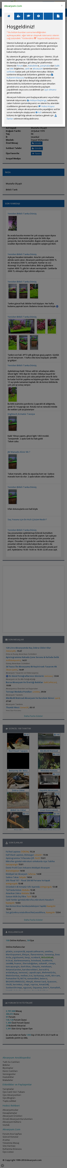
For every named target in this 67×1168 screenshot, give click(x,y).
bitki (12, 68)
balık (57, 65)
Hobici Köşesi (47, 106)
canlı (27, 68)
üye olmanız (50, 89)
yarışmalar (45, 65)
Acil (39, 112)
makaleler (33, 65)
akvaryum (38, 68)
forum (20, 65)
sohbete (11, 71)
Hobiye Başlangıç (38, 100)
